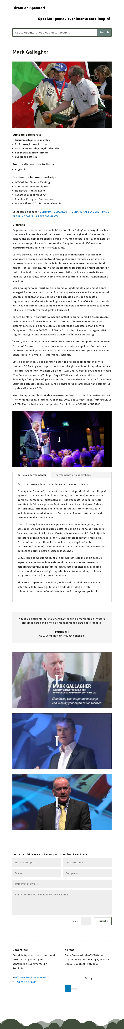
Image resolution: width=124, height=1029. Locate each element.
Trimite (102, 921)
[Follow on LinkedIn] (68, 988)
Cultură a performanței (31, 474)
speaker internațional (71, 211)
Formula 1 (32, 216)
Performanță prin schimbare (73, 474)
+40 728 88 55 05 (25, 982)
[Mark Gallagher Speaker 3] (62, 128)
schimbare (47, 211)
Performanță (49, 216)
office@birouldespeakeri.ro (32, 977)
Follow (74, 988)
